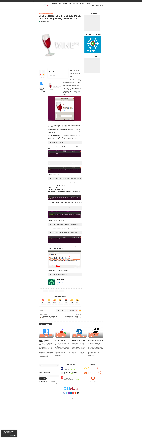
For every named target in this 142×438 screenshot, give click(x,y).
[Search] (102, 5)
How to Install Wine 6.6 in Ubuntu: (57, 73)
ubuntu (50, 13)
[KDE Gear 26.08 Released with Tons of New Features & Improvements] (46, 332)
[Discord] (140, 1)
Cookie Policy (4, 433)
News (41, 336)
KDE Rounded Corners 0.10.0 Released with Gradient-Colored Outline (42, 89)
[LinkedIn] (136, 1)
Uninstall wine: (53, 75)
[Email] (43, 74)
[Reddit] (139, 1)
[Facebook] (132, 1)
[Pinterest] (40, 74)
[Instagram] (135, 1)
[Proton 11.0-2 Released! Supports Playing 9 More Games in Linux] (79, 332)
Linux (46, 13)
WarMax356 (43, 21)
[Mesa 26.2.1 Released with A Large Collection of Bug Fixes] (62, 332)
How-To (41, 13)
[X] (134, 1)
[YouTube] (137, 1)
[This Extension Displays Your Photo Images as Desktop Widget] (95, 332)
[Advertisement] (92, 23)
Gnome (91, 333)
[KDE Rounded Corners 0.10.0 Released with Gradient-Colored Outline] (42, 83)
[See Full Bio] (63, 282)
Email (40, 374)
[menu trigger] (40, 5)
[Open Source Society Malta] (46, 5)
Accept (13, 435)
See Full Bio (60, 282)
